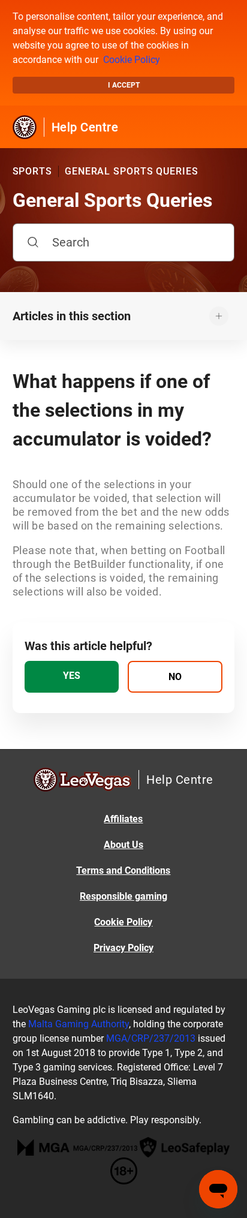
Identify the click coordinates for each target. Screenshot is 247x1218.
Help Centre (85, 127)
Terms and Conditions (123, 870)
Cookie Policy (131, 59)
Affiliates (123, 819)
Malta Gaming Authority (78, 1024)
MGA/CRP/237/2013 (150, 1038)
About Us (123, 844)
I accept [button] (124, 85)
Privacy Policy (123, 948)
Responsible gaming (123, 896)
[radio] (72, 677)
